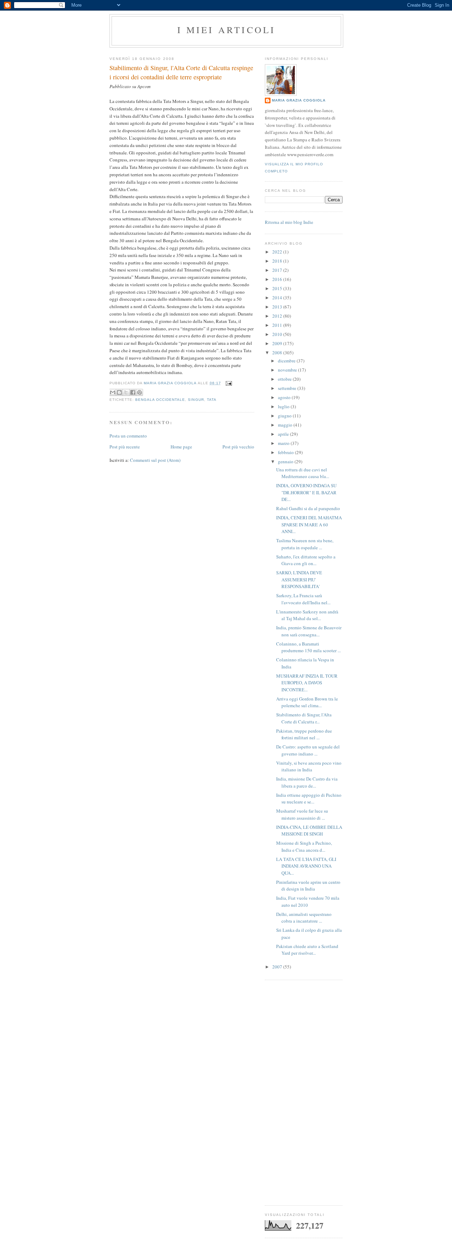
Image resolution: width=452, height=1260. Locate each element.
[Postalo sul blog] (119, 392)
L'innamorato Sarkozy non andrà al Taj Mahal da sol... (307, 615)
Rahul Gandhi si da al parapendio (308, 508)
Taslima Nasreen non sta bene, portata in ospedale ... (304, 544)
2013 (277, 307)
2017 (277, 270)
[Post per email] (227, 383)
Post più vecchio (238, 447)
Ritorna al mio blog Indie (289, 222)
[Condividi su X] (126, 392)
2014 (277, 297)
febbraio (286, 452)
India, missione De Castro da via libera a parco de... (307, 782)
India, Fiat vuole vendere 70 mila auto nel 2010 (307, 901)
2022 (277, 252)
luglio (284, 406)
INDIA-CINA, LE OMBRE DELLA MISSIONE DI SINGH (309, 830)
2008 (277, 352)
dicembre (287, 360)
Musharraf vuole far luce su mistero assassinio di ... (302, 814)
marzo (284, 443)
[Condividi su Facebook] (132, 392)
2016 (277, 279)
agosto (285, 397)
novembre (288, 370)
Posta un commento (128, 436)
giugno (285, 415)
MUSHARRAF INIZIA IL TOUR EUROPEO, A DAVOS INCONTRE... (307, 683)
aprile (284, 434)
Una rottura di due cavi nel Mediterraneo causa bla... (302, 473)
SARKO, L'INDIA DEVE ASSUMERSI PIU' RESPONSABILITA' (299, 579)
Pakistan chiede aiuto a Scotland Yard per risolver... (307, 949)
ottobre (285, 379)
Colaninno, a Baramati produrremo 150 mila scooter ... (308, 647)
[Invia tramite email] (112, 392)
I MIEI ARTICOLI (226, 30)
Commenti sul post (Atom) (155, 460)
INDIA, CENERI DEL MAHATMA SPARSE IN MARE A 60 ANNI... (309, 524)
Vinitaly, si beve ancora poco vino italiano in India (308, 766)
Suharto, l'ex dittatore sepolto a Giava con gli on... (305, 560)
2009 (277, 343)
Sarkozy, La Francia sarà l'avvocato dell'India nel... (303, 599)
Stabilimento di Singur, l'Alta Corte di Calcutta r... (304, 718)
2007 (277, 967)
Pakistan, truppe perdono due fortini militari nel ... (304, 734)
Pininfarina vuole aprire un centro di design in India (308, 885)
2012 (277, 316)
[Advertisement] (304, 1092)
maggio (285, 425)
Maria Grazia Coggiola (299, 100)
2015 (277, 288)
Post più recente (124, 447)
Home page (181, 447)
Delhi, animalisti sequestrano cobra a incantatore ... (304, 917)
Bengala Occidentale (160, 400)
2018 (277, 261)
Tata (211, 400)
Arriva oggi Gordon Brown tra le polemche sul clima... (307, 702)
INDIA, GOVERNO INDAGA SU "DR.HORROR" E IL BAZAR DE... (306, 492)
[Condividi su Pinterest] (139, 392)
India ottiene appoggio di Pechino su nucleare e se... (308, 798)
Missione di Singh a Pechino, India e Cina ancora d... (304, 846)
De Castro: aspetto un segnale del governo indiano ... (308, 750)
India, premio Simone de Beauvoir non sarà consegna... (308, 631)
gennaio (286, 461)
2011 (277, 325)
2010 (277, 334)
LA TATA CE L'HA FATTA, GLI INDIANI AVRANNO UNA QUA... (306, 866)
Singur (196, 400)
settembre (287, 388)
